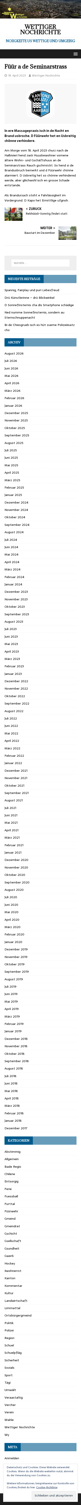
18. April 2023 (17, 75)
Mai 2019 (11, 1001)
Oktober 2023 (14, 606)
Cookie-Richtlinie (46, 1487)
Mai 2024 (11, 554)
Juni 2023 (11, 636)
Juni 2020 (11, 904)
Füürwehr (11, 1211)
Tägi (7, 1382)
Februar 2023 (14, 666)
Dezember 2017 (15, 1128)
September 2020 (16, 882)
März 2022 (12, 748)
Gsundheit (11, 1248)
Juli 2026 (10, 360)
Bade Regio (12, 1166)
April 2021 (11, 830)
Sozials (9, 1367)
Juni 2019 (11, 993)
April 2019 (11, 1008)
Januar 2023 (13, 673)
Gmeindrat (12, 1226)
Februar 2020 (14, 934)
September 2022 (16, 703)
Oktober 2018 (14, 1053)
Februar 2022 (14, 755)
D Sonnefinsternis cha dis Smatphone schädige (39, 305)
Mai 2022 (11, 733)
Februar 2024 (14, 576)
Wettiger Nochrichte (46, 75)
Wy (6, 1434)
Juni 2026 (11, 368)
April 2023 (11, 651)
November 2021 (15, 777)
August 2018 (13, 1068)
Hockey (9, 1263)
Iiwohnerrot (12, 1270)
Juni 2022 (11, 725)
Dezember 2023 (16, 591)
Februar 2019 (14, 1023)
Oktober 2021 (14, 785)
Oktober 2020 (14, 874)
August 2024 (14, 532)
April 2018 (11, 1098)
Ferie (8, 1188)
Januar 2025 (13, 494)
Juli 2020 (10, 897)
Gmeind (10, 1218)
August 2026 (14, 353)
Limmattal (12, 1308)
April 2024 (11, 562)
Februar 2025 (14, 487)
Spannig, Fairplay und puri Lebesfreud (31, 290)
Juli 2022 (10, 718)
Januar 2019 (13, 1031)
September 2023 (16, 614)
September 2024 (16, 524)
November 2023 (16, 599)
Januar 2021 (12, 852)
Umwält (10, 1389)
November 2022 (16, 688)
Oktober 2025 (14, 427)
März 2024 (12, 569)
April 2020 (11, 919)
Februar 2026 (14, 398)
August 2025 (13, 442)
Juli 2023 (10, 628)
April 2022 (11, 740)
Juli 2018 (10, 1076)
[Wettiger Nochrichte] (40, 16)
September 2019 (16, 971)
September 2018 (16, 1061)
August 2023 (13, 621)
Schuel (9, 1345)
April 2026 (11, 383)
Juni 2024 (11, 547)
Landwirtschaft (15, 1300)
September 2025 (16, 435)
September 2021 (16, 792)
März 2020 (12, 927)
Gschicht (10, 1233)
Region (9, 1337)
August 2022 (13, 711)
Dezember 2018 (16, 1038)
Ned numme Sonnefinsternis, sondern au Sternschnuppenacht (34, 315)
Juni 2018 (11, 1083)
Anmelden (11, 1458)
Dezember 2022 (16, 681)
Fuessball (11, 1196)
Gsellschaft (12, 1240)
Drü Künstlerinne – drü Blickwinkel (29, 297)
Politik (9, 1323)
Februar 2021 (13, 845)
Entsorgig (11, 1181)
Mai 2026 (11, 375)
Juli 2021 (10, 807)
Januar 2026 (13, 405)
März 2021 (12, 837)
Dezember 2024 (16, 502)
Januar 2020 (13, 941)
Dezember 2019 (16, 949)
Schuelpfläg (13, 1352)
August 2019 (13, 979)
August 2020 (14, 889)
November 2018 (15, 1046)
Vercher (10, 1404)
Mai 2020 (11, 912)
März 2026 (12, 390)
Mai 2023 (11, 643)
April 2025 (11, 472)
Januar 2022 (13, 763)
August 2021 (13, 800)
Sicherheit (11, 1360)
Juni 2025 (11, 457)
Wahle (9, 1419)
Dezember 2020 (16, 859)
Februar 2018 (14, 1113)
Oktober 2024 (14, 517)
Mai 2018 (11, 1090)
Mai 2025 (11, 465)
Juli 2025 (10, 450)
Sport (8, 1375)
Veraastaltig (13, 1397)
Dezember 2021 (15, 770)
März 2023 (12, 658)
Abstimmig (12, 1151)
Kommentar (13, 1285)
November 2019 (15, 956)
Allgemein (11, 1159)
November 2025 (16, 420)
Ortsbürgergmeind (18, 1315)
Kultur (9, 1293)
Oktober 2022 (14, 696)
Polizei (9, 1330)
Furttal (9, 1203)
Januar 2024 (13, 584)
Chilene (9, 1173)
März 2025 (12, 480)
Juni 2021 (10, 815)
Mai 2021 (11, 822)
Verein (9, 1412)
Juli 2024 (10, 539)
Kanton (9, 1278)
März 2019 (12, 1016)
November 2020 (16, 867)
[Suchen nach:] (40, 263)
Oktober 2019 (14, 964)
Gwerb (9, 1255)
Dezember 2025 (16, 412)
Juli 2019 (10, 986)
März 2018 (12, 1105)
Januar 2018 (13, 1120)
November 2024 (16, 509)
